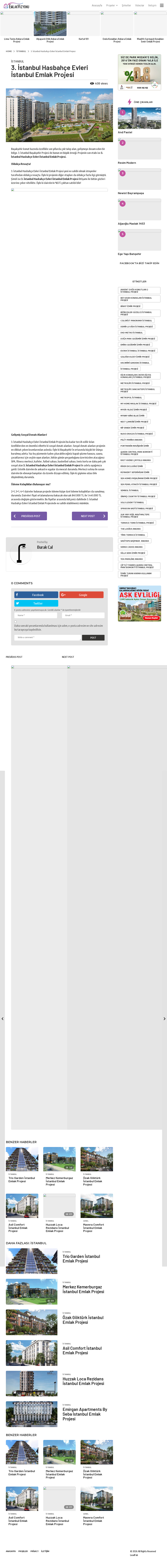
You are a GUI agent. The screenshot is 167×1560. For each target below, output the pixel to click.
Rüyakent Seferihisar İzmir (135, 472)
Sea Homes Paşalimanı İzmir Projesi (139, 478)
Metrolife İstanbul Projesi (135, 383)
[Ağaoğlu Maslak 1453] (139, 209)
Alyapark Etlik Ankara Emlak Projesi (50, 40)
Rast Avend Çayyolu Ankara (136, 460)
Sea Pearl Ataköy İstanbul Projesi (139, 484)
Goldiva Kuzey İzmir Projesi (135, 356)
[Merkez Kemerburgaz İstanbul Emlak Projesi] (31, 1292)
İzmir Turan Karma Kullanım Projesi (136, 574)
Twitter (38, 603)
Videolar (139, 5)
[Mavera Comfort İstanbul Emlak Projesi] (97, 1499)
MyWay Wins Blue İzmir (132, 415)
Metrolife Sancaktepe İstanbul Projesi (138, 390)
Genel (85, 1514)
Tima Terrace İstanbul (133, 535)
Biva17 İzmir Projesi (130, 306)
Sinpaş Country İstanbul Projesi (138, 496)
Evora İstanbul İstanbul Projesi (138, 350)
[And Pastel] (139, 118)
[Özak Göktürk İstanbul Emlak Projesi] (31, 1322)
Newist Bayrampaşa (131, 193)
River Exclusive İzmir (132, 466)
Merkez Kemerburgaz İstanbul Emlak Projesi (83, 1289)
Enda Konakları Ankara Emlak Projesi (117, 40)
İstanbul (17, 61)
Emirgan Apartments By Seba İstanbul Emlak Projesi (85, 1414)
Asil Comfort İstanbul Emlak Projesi (82, 1350)
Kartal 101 (84, 39)
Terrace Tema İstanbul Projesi (137, 522)
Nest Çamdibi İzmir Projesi (134, 421)
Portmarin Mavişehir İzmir (135, 445)
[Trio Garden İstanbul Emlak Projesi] (22, 1452)
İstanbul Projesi (129, 368)
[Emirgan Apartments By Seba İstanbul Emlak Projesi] (31, 1414)
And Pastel (125, 132)
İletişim (152, 5)
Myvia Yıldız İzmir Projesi (134, 409)
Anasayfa (97, 5)
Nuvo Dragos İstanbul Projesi (137, 433)
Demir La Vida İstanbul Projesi (137, 326)
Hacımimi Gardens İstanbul (135, 362)
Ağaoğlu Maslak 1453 (131, 223)
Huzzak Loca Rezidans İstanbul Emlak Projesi (83, 1381)
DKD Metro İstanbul (132, 332)
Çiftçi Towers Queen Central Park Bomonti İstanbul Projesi (137, 566)
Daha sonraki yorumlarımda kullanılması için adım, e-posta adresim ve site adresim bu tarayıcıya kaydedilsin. (58, 627)
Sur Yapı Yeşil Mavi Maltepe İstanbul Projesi (135, 515)
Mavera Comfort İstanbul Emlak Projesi (93, 1521)
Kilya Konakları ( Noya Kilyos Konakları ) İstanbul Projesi (136, 376)
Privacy (34, 1551)
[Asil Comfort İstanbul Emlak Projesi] (31, 1353)
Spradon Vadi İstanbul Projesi (137, 508)
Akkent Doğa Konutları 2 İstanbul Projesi (134, 290)
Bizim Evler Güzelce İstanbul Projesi (136, 313)
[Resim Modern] (139, 148)
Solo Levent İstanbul (132, 502)
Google (83, 595)
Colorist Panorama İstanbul (136, 320)
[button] (162, 5)
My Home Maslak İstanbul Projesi (138, 403)
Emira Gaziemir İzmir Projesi (135, 344)
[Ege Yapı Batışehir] (139, 240)
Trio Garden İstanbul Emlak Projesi (21, 1472)
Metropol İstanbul (131, 397)
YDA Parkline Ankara (132, 559)
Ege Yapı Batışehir (129, 254)
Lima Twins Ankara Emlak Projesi (16, 40)
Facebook (38, 595)
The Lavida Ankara (131, 529)
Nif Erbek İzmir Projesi (132, 427)
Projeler (110, 5)
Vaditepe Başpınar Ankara (135, 541)
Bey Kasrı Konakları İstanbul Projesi (136, 299)
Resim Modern (127, 162)
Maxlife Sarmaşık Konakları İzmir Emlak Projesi (150, 40)
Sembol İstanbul (130, 490)
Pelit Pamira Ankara (131, 439)
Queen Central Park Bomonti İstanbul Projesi (136, 453)
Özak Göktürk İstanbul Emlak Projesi (83, 1320)
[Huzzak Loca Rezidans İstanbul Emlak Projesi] (31, 1384)
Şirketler (126, 5)
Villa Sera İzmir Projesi (133, 553)
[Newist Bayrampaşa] (139, 179)
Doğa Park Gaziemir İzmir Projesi (138, 338)
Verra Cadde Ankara (132, 547)
